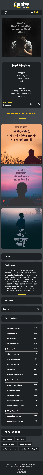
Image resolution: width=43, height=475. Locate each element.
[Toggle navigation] (5, 12)
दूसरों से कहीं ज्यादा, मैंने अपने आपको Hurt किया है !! (21, 186)
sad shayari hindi (9, 444)
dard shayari (7, 439)
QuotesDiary (25, 466)
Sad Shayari (8, 102)
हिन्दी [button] (36, 12)
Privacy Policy (12, 464)
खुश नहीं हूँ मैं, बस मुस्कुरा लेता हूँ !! (21, 228)
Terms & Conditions (28, 464)
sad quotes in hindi (10, 449)
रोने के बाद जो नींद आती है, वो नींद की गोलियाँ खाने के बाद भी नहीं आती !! (21, 144)
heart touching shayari (29, 449)
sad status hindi (25, 444)
